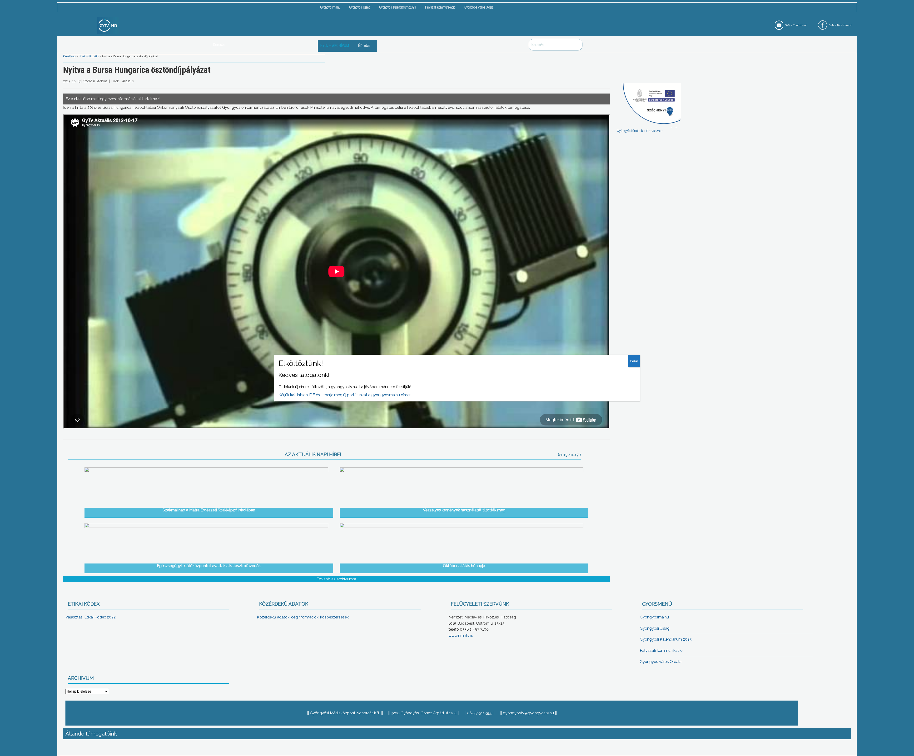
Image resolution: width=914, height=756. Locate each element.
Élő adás (364, 45)
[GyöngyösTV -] (108, 25)
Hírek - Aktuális (89, 56)
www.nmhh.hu (460, 635)
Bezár (634, 361)
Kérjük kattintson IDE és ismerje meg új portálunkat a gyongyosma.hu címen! (345, 395)
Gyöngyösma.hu (330, 7)
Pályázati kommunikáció (440, 7)
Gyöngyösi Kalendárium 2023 (397, 7)
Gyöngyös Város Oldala (478, 7)
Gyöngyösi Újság (359, 7)
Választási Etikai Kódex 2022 (90, 617)
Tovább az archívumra (336, 579)
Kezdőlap (69, 56)
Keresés (576, 44)
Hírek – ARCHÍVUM (334, 45)
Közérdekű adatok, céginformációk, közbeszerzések (303, 617)
